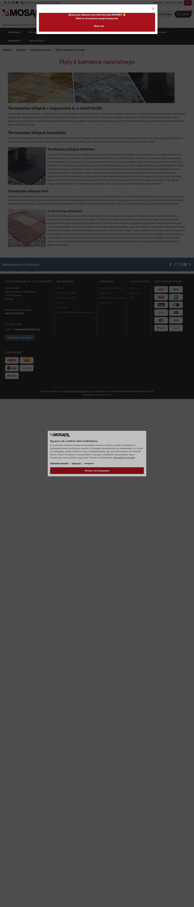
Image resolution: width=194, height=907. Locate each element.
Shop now (99, 25)
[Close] (153, 8)
